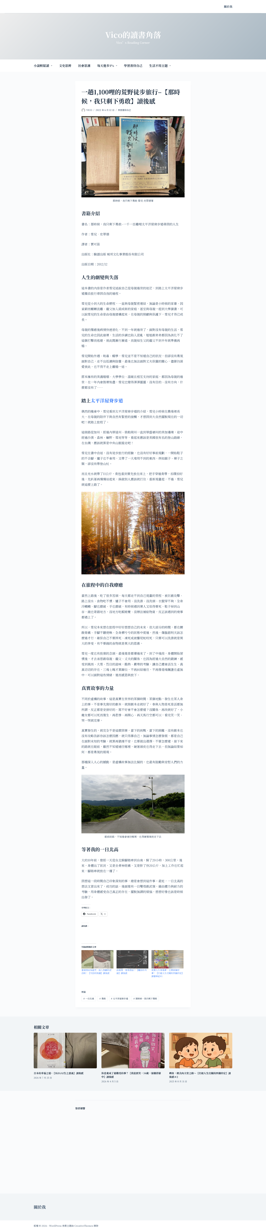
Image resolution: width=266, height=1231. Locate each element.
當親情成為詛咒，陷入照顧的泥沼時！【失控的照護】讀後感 (96, 971)
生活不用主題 (158, 65)
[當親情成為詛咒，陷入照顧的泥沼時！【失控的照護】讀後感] (97, 959)
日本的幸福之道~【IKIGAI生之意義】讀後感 (58, 1073)
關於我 (228, 6)
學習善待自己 (133, 65)
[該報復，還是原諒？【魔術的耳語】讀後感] (133, 959)
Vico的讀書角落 (133, 34)
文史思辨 (65, 65)
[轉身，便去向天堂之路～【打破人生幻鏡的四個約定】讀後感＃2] (200, 1050)
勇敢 (102, 998)
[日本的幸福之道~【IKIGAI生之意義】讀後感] (65, 1050)
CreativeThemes (83, 1225)
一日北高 (88, 998)
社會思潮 (84, 65)
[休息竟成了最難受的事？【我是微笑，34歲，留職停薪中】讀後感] (133, 1050)
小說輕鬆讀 (41, 65)
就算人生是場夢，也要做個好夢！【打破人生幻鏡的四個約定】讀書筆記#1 (167, 973)
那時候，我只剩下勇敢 (145, 998)
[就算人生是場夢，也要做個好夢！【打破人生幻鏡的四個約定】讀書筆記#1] (167, 959)
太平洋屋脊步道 (107, 400)
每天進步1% (105, 65)
